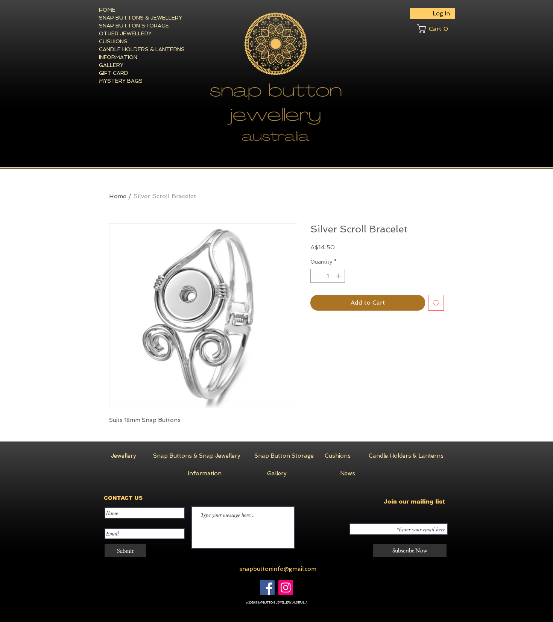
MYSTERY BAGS (121, 81)
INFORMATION (118, 57)
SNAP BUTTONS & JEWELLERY (126, 18)
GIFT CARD (113, 73)
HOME (107, 10)
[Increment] (339, 275)
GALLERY (111, 65)
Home (117, 196)
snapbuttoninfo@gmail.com (277, 569)
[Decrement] (316, 275)
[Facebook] (267, 587)
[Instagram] (285, 587)
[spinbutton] (327, 275)
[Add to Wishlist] (436, 303)
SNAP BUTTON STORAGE (126, 26)
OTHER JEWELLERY (125, 33)
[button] (436, 28)
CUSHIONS (113, 41)
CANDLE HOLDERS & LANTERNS (126, 49)
